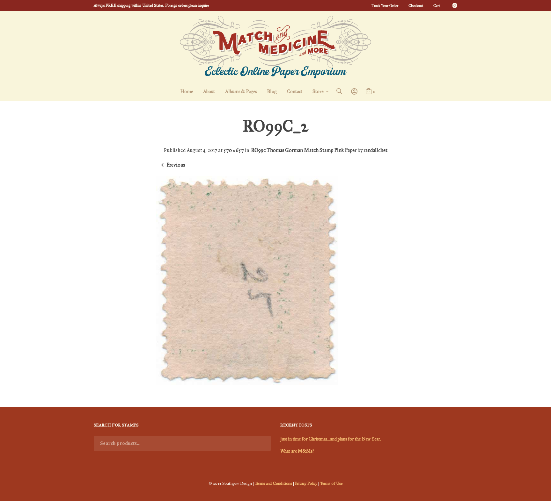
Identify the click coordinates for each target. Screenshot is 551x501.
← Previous (173, 165)
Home (186, 91)
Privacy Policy (306, 483)
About (209, 91)
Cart (436, 6)
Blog (272, 91)
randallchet (375, 150)
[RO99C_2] (247, 383)
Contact (294, 91)
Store (317, 91)
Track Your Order (384, 6)
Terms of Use (331, 483)
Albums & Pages (241, 91)
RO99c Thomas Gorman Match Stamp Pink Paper (303, 150)
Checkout (415, 6)
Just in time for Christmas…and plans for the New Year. (330, 439)
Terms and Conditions (273, 483)
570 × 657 (234, 150)
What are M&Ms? (297, 451)
